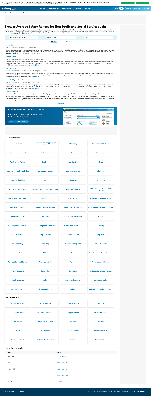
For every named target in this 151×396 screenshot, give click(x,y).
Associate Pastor (11, 68)
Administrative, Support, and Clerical (45, 144)
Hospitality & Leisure (45, 321)
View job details (35, 53)
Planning (73, 262)
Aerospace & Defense (17, 303)
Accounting (18, 144)
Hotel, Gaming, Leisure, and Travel (100, 207)
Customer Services (73, 171)
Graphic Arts (72, 198)
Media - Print (17, 253)
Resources (78, 8)
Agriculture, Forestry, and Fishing (18, 153)
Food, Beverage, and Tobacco (17, 198)
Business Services (73, 303)
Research (12, 12)
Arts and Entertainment (73, 153)
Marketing (45, 244)
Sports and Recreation (18, 289)
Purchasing (45, 271)
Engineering (45, 180)
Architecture (45, 153)
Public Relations (18, 271)
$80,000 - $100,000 (62, 375)
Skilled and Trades (100, 280)
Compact (68, 41)
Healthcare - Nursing (17, 207)
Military (45, 253)
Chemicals (100, 303)
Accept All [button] (127, 3)
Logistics (100, 235)
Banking (45, 162)
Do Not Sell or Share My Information (122, 391)
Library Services (73, 235)
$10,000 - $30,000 (62, 357)
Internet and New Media (73, 216)
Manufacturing (17, 244)
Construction (18, 312)
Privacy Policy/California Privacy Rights (96, 391)
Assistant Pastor (11, 57)
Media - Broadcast (100, 244)
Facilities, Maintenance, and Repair (45, 189)
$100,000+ (60, 381)
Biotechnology (73, 162)
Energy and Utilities (17, 180)
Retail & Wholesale (18, 340)
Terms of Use (109, 391)
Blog (116, 8)
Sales (45, 280)
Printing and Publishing (100, 262)
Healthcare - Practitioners (45, 207)
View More (61, 103)
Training (73, 289)
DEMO (121, 8)
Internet (101, 321)
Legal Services (45, 235)
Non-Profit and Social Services (100, 253)
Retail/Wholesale (17, 280)
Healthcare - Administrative (100, 198)
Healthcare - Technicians (73, 207)
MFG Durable (45, 331)
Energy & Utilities (73, 312)
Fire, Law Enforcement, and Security (100, 189)
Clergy (100, 162)
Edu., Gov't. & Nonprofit (45, 312)
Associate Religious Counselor (15, 80)
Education (100, 171)
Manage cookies (59, 3)
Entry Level (73, 180)
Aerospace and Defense (100, 144)
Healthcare (18, 321)
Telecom (73, 340)
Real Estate (73, 271)
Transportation (100, 340)
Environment (100, 180)
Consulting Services (45, 171)
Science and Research (73, 280)
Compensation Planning (133, 8)
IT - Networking (17, 235)
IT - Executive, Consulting (73, 225)
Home (6, 12)
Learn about (12, 121)
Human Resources (17, 216)
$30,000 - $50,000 (62, 363)
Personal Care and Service (17, 262)
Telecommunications (45, 289)
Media (17, 331)
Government (45, 198)
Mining (72, 253)
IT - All (100, 216)
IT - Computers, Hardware (17, 225)
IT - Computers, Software (45, 225)
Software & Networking (45, 340)
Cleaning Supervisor (12, 91)
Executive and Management (17, 189)
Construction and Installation (18, 171)
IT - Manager (100, 225)
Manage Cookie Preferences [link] (138, 391)
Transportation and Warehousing (100, 289)
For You (42, 8)
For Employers (53, 8)
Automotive (100, 153)
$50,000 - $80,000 (62, 369)
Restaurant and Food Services (101, 271)
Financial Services (73, 189)
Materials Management (72, 244)
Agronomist (9, 45)
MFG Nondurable (73, 331)
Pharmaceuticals (45, 262)
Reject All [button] (141, 3)
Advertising (73, 144)
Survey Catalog (66, 8)
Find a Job (88, 8)
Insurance (45, 216)
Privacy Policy (50, 3)
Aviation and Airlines (17, 162)
